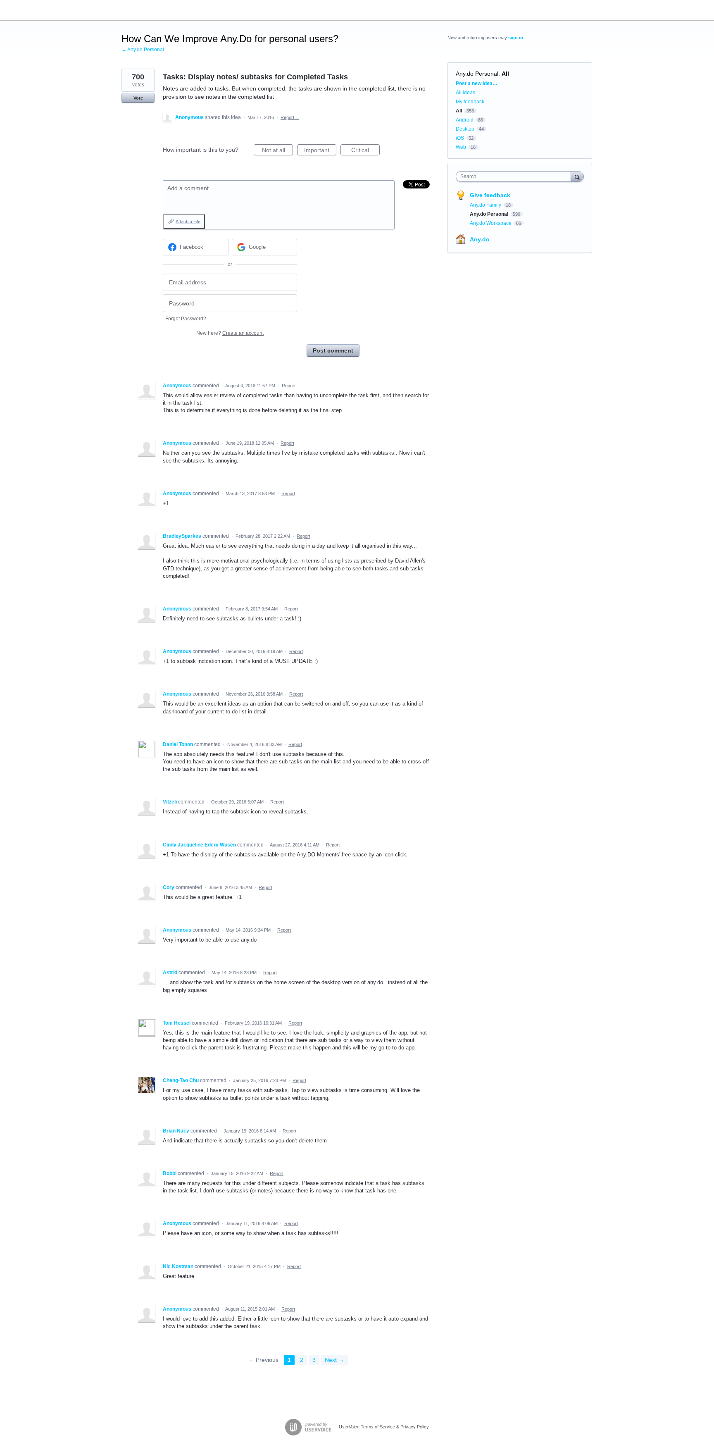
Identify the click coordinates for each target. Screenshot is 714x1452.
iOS (460, 138)
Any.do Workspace (491, 223)
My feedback (470, 102)
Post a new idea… (476, 83)
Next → (334, 1360)
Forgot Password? (185, 319)
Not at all (277, 151)
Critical (365, 151)
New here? (230, 333)
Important (320, 151)
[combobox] (515, 176)
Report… (290, 117)
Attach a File (188, 221)
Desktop (465, 129)
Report (288, 385)
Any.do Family (486, 205)
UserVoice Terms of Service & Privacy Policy (384, 1426)
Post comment (333, 350)
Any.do (480, 239)
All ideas (465, 92)
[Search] (577, 176)
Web (461, 147)
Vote (138, 97)
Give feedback (490, 195)
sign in (515, 37)
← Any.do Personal (142, 49)
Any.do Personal (477, 73)
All (505, 73)
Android (465, 120)
